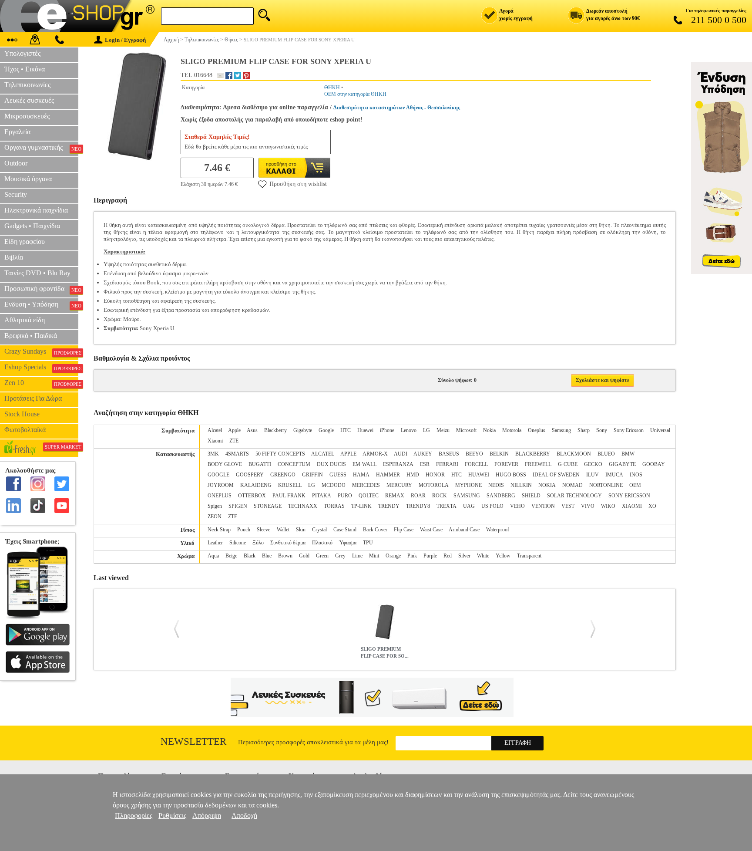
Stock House (22, 414)
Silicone (237, 543)
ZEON (215, 516)
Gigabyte (302, 430)
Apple (234, 430)
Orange (393, 556)
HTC (345, 430)
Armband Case (464, 530)
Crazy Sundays (41, 351)
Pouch (243, 530)
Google (326, 430)
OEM (635, 485)
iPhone (387, 430)
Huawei (365, 430)
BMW (627, 454)
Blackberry (275, 430)
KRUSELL (290, 485)
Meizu (443, 430)
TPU (368, 543)
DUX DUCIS (331, 464)
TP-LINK (361, 506)
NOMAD (572, 485)
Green (322, 556)
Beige (231, 556)
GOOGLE (218, 475)
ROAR (418, 496)
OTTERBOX (252, 496)
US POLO (492, 506)
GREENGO (282, 475)
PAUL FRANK (289, 496)
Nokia (489, 430)
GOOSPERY (250, 475)
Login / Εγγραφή (125, 40)
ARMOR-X (375, 454)
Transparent (529, 556)
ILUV (592, 475)
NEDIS (496, 485)
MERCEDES (366, 485)
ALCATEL (322, 454)
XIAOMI (632, 506)
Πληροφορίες (133, 815)
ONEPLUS (220, 496)
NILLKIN (521, 485)
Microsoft (466, 430)
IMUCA (614, 475)
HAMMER (388, 475)
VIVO (587, 506)
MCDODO (334, 485)
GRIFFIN (312, 475)
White (483, 556)
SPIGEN (237, 506)
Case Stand (344, 530)
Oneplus (536, 430)
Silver (464, 556)
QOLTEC (369, 496)
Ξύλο (258, 543)
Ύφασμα (347, 543)
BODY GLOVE (225, 464)
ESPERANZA (398, 464)
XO (652, 506)
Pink (412, 556)
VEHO (517, 506)
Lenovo (408, 430)
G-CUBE (567, 464)
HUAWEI (478, 475)
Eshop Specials (41, 367)
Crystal (319, 530)
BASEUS (449, 454)
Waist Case (431, 530)
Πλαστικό (322, 543)
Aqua (213, 556)
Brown (285, 556)
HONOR (435, 475)
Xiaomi (215, 441)
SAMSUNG (466, 496)
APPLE (348, 454)
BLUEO (606, 454)
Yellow (503, 556)
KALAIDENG (256, 485)
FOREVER (506, 464)
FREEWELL (538, 464)
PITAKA (321, 496)
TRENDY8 (418, 506)
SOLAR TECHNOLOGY (574, 496)
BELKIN (499, 454)
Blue (267, 556)
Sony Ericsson (629, 430)
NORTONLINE (606, 485)
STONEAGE (268, 506)
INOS (636, 475)
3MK (213, 454)
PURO (345, 496)
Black (249, 556)
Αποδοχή (244, 815)
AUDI (400, 454)
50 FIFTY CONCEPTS (280, 454)
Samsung (561, 430)
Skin (301, 530)
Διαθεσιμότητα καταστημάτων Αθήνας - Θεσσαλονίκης (396, 108)
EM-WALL (364, 464)
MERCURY (399, 485)
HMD (412, 475)
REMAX (394, 496)
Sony (601, 430)
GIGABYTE (622, 464)
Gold (304, 556)
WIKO (608, 506)
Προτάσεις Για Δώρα (33, 398)
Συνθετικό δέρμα (288, 543)
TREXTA (446, 506)
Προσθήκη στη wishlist (298, 184)
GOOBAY (653, 464)
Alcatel (215, 430)
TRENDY (389, 506)
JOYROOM (221, 485)
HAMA (361, 475)
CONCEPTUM (294, 464)
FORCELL (476, 464)
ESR (425, 464)
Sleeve (263, 530)
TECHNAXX (302, 506)
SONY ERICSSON (629, 496)
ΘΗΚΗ (332, 87)
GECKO (593, 464)
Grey (340, 556)
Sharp (583, 430)
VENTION (543, 506)
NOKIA (547, 485)
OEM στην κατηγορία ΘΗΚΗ (355, 94)
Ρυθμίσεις (172, 815)
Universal (660, 430)
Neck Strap (219, 530)
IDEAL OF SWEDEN (556, 475)
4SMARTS (237, 454)
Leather (215, 543)
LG (426, 430)
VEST (567, 506)
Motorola (511, 430)
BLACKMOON (574, 454)
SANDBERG (501, 496)
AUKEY (422, 454)
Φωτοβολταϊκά (25, 429)
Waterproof (497, 530)
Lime (357, 556)
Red (447, 556)
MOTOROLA (434, 485)
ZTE (233, 441)
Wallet (283, 530)
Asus (252, 430)
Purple (430, 556)
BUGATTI (259, 464)
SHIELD (531, 496)
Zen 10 (41, 383)
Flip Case (403, 530)
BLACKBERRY (532, 454)
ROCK (439, 496)
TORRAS (334, 506)
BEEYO (474, 454)
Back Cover (375, 530)
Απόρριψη (206, 815)
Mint (374, 556)
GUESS (337, 475)
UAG (469, 506)
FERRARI (447, 464)
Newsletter (193, 741)
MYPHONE (468, 485)
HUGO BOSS (511, 475)
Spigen (215, 506)
